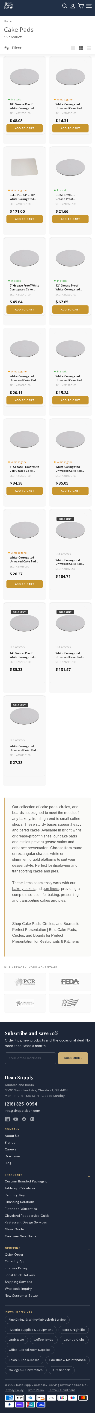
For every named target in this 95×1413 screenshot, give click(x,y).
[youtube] (15, 1119)
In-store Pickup (16, 1268)
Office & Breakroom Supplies (30, 1350)
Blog (8, 1163)
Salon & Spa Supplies (24, 1360)
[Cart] (80, 5)
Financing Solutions (20, 1202)
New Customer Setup (21, 1295)
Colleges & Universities (26, 1370)
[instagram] (32, 1119)
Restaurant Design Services (26, 1222)
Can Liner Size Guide (21, 1236)
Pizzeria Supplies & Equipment (31, 1330)
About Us (12, 1136)
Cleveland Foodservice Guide (27, 1216)
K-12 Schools (62, 1370)
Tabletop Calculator (20, 1188)
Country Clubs (74, 1340)
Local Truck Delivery (20, 1275)
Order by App (15, 1261)
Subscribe (73, 1058)
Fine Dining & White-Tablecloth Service (37, 1320)
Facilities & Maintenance (67, 1360)
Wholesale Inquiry (18, 1289)
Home (8, 21)
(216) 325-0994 (21, 1104)
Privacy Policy (14, 1390)
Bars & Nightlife (73, 1330)
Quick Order (14, 1254)
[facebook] (24, 1119)
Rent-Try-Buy (15, 1195)
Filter (16, 47)
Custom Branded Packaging (26, 1181)
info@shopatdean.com (22, 1111)
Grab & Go (16, 1340)
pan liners (51, 889)
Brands (10, 1142)
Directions (13, 1156)
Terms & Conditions (61, 1390)
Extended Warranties (21, 1209)
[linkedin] (7, 1119)
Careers (11, 1149)
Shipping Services (18, 1282)
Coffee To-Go (44, 1340)
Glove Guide (14, 1229)
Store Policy (36, 1390)
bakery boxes (24, 889)
